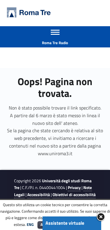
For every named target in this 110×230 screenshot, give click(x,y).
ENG (30, 224)
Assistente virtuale (64, 222)
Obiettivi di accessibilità (74, 194)
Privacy (74, 187)
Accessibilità (38, 194)
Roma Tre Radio (55, 43)
